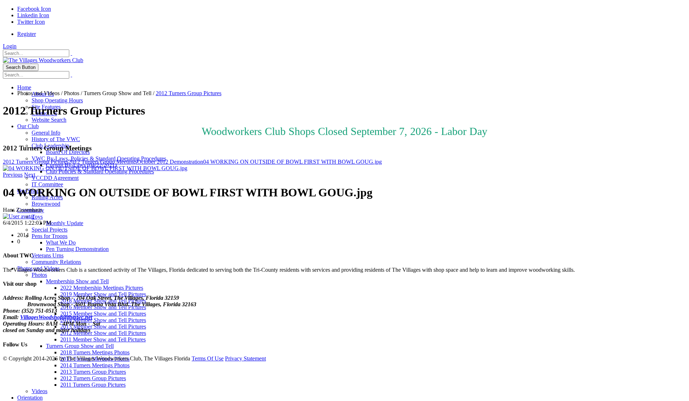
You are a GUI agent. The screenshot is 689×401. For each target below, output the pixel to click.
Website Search (49, 120)
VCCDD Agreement (55, 178)
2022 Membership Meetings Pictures (101, 288)
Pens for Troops (49, 236)
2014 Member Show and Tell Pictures (103, 320)
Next (29, 175)
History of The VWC (56, 139)
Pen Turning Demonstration (77, 249)
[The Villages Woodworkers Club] (43, 60)
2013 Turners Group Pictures (93, 372)
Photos (39, 275)
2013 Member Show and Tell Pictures (103, 326)
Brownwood (46, 204)
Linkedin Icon (33, 15)
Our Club (28, 126)
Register (26, 34)
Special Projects (49, 230)
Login (10, 46)
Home (24, 87)
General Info (46, 133)
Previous (13, 175)
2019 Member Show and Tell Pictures (103, 294)
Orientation (30, 398)
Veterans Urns (48, 255)
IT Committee (47, 184)
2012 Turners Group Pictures (93, 378)
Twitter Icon (31, 22)
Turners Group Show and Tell (80, 346)
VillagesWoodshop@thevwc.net (56, 317)
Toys (37, 217)
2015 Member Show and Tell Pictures (103, 314)
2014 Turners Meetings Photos (95, 365)
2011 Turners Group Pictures (93, 385)
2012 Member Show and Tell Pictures (103, 333)
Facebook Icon (34, 9)
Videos (39, 391)
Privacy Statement (245, 358)
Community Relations (56, 262)
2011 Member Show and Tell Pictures (103, 339)
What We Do (61, 242)
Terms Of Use (208, 358)
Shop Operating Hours (57, 100)
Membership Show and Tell (77, 281)
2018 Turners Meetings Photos (95, 352)
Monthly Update (64, 223)
